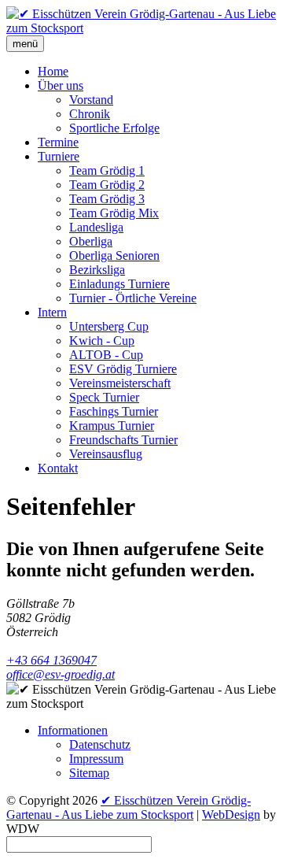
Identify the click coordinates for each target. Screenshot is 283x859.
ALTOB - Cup (106, 354)
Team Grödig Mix (114, 213)
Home (53, 71)
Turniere (58, 156)
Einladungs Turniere (119, 284)
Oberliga (90, 241)
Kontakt (58, 468)
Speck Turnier (104, 397)
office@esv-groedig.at (60, 674)
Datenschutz (99, 744)
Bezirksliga (97, 269)
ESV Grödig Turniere (123, 369)
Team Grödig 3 (107, 198)
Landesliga (96, 227)
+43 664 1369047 (51, 660)
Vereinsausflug (105, 454)
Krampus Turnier (111, 425)
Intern (52, 312)
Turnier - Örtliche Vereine (133, 298)
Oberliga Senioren (114, 255)
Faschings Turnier (113, 411)
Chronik (89, 113)
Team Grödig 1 (107, 170)
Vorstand (91, 99)
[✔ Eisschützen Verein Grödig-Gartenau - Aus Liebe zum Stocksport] (141, 28)
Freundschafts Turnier (123, 439)
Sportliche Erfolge (114, 128)
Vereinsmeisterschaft (120, 383)
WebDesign (231, 814)
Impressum (96, 758)
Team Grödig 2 (107, 184)
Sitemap (89, 772)
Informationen (73, 730)
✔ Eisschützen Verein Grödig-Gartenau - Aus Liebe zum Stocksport (128, 807)
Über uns (60, 85)
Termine (58, 142)
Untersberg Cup (109, 326)
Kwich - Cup (101, 340)
